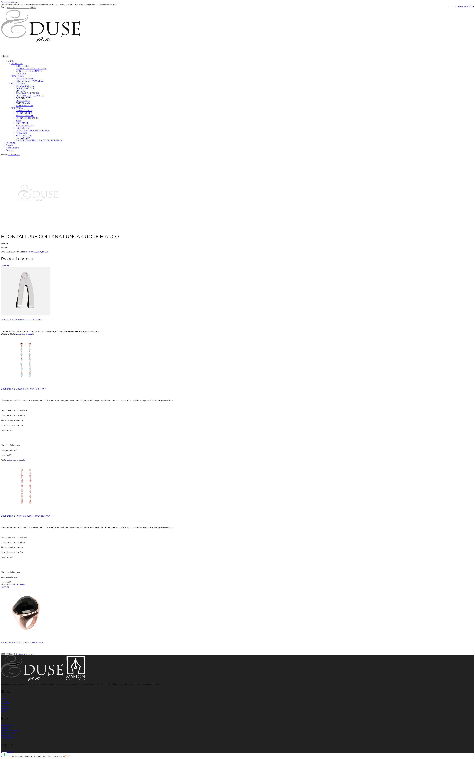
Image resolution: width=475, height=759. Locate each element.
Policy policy (6, 735)
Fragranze (5, 708)
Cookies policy (7, 738)
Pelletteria (5, 704)
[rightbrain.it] (66, 756)
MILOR (45, 252)
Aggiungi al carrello (25, 334)
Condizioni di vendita (10, 730)
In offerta (18, 51)
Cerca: (3, 7)
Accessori (5, 706)
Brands (27, 51)
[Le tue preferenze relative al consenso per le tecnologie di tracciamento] (4, 754)
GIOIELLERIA (14, 155)
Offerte (4, 699)
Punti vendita (39, 51)
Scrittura (4, 701)
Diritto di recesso (8, 733)
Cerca (33, 7)
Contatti (50, 51)
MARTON (10, 752)
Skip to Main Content (10, 2)
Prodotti (5, 51)
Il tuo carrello (464, 6)
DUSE (3, 752)
